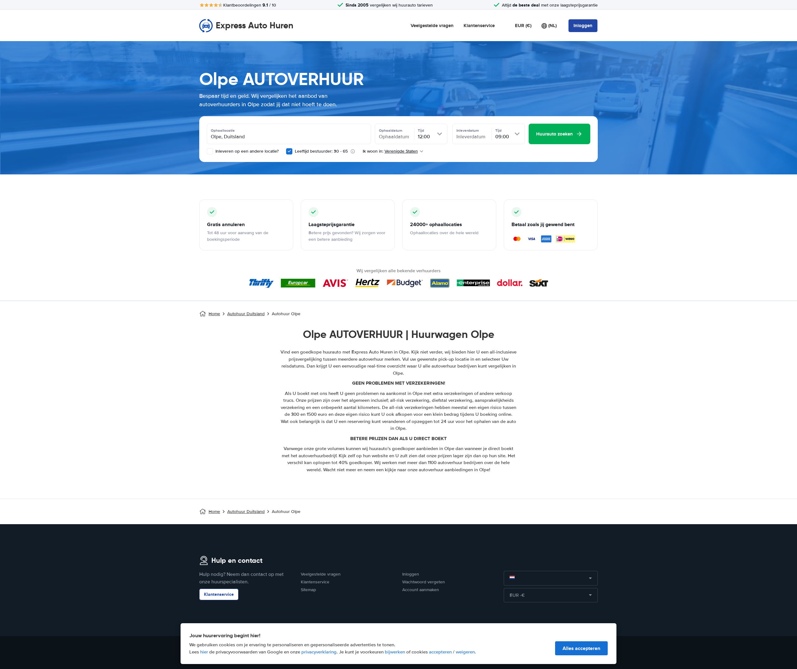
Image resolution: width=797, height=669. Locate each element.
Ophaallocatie (223, 130)
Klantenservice (479, 25)
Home (214, 313)
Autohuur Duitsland (246, 313)
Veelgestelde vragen (432, 25)
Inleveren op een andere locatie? (246, 151)
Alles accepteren (581, 648)
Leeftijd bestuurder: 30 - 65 (321, 151)
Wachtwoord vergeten (423, 582)
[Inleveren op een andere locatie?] (210, 151)
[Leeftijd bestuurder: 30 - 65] (289, 151)
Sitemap (308, 589)
